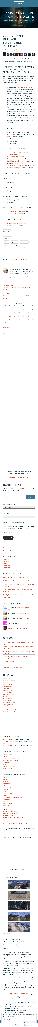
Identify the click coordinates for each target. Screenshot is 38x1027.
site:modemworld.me (26, 488)
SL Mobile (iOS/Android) (9, 815)
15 (10, 316)
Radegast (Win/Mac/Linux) (10, 813)
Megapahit (6, 801)
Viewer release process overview (17, 165)
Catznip (5, 786)
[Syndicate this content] (3, 823)
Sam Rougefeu (12, 628)
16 (14, 316)
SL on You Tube (7, 768)
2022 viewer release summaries (17, 259)
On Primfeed (6, 567)
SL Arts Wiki (6, 762)
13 (32, 313)
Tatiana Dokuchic (8, 704)
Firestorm (5, 789)
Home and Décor (8, 745)
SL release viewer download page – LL (19, 152)
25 (23, 319)
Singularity (6, 805)
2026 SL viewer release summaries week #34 (16, 581)
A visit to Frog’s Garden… (23, 613)
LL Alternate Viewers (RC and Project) (13, 797)
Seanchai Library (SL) (9, 702)
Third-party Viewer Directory (16, 211)
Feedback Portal (7, 754)
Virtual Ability (7, 708)
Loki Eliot (5, 696)
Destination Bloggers (9, 741)
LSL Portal (6, 756)
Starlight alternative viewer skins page (19, 161)
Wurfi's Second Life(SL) (9, 712)
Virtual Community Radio (10, 710)
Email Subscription (13, 523)
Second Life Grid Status (18, 823)
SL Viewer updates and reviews (16, 167)
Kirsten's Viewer (7, 793)
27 (32, 319)
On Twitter (6, 561)
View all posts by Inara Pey (18, 278)
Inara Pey (26, 50)
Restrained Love (7, 803)
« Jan (4, 327)
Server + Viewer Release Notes (12, 760)
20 (32, 316)
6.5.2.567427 (11, 134)
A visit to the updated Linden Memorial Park (15, 577)
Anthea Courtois (7, 678)
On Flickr (5, 563)
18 (23, 316)
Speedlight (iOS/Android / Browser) (13, 817)
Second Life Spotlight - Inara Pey (19, 477)
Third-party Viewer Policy (15, 213)
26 (28, 319)
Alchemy (5, 780)
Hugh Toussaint (7, 692)
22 (10, 319)
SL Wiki (5, 764)
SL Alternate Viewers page (15, 156)
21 (5, 319)
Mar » (8, 327)
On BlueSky (6, 559)
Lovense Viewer (7, 799)
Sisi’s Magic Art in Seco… (23, 618)
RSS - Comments (7, 550)
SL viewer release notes (14, 154)
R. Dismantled (7, 700)
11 (23, 313)
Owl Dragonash (7, 698)
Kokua (4, 795)
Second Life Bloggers (9, 739)
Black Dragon (7, 784)
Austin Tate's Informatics (10, 680)
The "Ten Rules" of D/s (9, 659)
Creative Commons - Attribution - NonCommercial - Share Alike (15, 994)
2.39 (27, 200)
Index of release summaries (16, 225)
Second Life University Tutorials (12, 758)
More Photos (6, 933)
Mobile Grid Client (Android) (11, 811)
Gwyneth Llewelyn (8, 690)
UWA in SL (6, 706)
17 (19, 316)
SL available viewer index (15, 159)
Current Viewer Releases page (16, 223)
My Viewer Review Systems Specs (12, 668)
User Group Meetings (9, 766)
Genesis (5, 791)
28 (5, 323)
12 (28, 313)
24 (19, 319)
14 (5, 316)
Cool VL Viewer (7, 788)
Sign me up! (8, 538)
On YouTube (6, 565)
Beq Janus (5, 682)
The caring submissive (9, 662)
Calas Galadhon (7, 686)
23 (14, 319)
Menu (20, 3)
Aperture (5, 782)
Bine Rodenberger (8, 684)
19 (28, 316)
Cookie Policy (6, 1019)
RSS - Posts (6, 547)
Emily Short (6, 688)
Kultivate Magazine (8, 694)
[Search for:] (19, 497)
